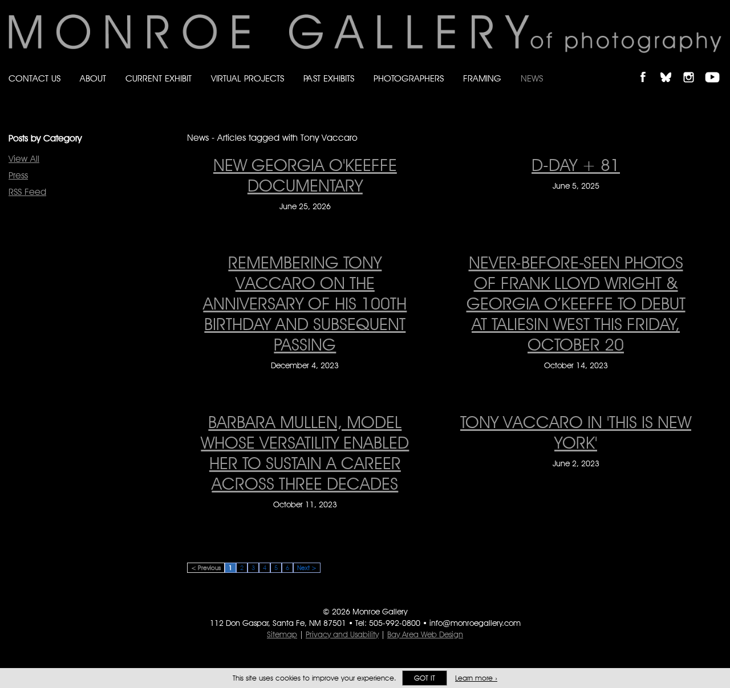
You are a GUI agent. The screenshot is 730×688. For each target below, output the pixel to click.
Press (18, 175)
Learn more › (476, 678)
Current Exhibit (158, 78)
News (532, 78)
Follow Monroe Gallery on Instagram (693, 67)
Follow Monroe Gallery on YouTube (716, 67)
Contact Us (34, 78)
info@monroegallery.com (475, 623)
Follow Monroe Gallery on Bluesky (671, 67)
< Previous (206, 568)
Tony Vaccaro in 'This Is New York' (575, 432)
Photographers (409, 78)
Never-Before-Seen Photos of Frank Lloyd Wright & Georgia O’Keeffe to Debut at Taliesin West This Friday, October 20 (576, 303)
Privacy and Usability (342, 634)
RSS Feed (27, 191)
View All (24, 158)
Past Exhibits (328, 78)
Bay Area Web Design (425, 634)
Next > (307, 568)
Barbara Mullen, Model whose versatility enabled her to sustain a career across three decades (305, 453)
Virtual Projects (247, 78)
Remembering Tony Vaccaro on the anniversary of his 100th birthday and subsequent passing (305, 303)
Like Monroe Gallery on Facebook (648, 67)
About (93, 78)
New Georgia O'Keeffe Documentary (305, 175)
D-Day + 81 (576, 164)
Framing (482, 78)
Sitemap (282, 634)
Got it (424, 678)
